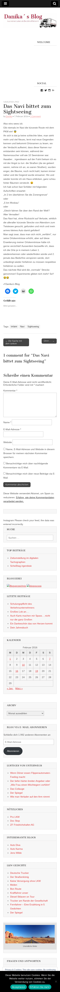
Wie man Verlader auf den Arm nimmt (30, 796)
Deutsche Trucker (19, 873)
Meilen (13, 884)
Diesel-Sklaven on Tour (22, 896)
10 (23, 665)
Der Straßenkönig (19, 877)
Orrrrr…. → (49, 341)
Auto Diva (15, 845)
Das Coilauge (17, 788)
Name (7, 422)
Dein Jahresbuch (19, 627)
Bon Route (15, 888)
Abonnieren (13, 751)
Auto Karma (16, 848)
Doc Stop (15, 820)
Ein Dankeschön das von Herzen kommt (31, 623)
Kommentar (10, 390)
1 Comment (35, 116)
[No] (56, 981)
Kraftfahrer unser (19, 892)
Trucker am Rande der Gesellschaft (29, 900)
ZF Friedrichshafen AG (22, 824)
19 (36, 671)
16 (17, 671)
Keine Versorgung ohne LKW (25, 881)
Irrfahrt (14, 326)
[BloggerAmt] (16, 586)
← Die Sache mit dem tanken (14, 342)
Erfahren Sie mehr (40, 987)
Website (7, 442)
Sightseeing (33, 326)
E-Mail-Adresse (12, 429)
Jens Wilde (16, 853)
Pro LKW (15, 817)
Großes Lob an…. (19, 611)
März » (19, 688)
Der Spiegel (16, 792)
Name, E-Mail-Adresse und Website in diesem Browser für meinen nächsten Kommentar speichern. (29, 453)
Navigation (8, 102)
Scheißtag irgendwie (21, 565)
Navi (22, 326)
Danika (9, 116)
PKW (17, 102)
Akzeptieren (18, 987)
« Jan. (10, 688)
